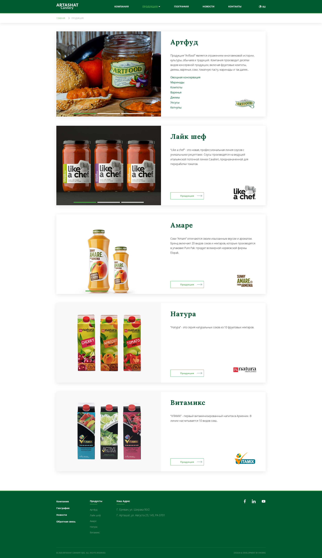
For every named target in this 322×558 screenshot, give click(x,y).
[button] (85, 113)
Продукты (96, 501)
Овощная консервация (185, 77)
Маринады (177, 82)
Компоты (176, 87)
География (181, 6)
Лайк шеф (95, 515)
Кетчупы (175, 107)
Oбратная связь (66, 521)
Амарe (93, 521)
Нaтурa (93, 526)
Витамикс (95, 532)
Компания (121, 6)
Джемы (175, 97)
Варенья (175, 92)
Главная (60, 18)
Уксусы (174, 102)
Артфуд (93, 509)
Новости (208, 6)
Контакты (234, 6)
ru (264, 6)
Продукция (150, 6)
